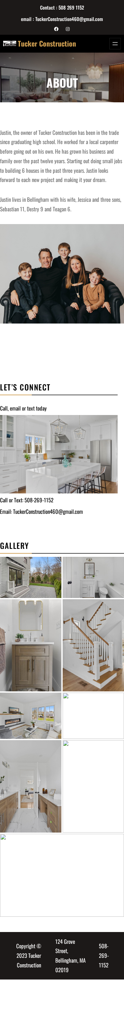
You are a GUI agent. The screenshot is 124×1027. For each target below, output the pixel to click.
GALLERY (14, 545)
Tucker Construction (47, 43)
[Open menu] (115, 43)
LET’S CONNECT (25, 387)
